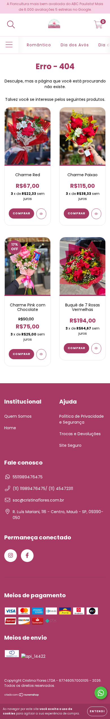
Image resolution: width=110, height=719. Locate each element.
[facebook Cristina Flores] (27, 555)
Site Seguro (70, 445)
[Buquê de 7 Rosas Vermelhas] (96, 348)
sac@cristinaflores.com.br (38, 500)
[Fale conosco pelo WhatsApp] (100, 693)
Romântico (39, 45)
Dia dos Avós (75, 45)
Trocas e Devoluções (80, 434)
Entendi (97, 711)
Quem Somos (18, 416)
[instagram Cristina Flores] (10, 555)
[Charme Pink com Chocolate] (41, 354)
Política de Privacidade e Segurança (81, 419)
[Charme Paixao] (96, 213)
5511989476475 (28, 477)
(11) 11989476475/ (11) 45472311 (43, 488)
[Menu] (9, 45)
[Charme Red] (41, 213)
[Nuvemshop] (21, 695)
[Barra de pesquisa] (11, 25)
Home (10, 428)
